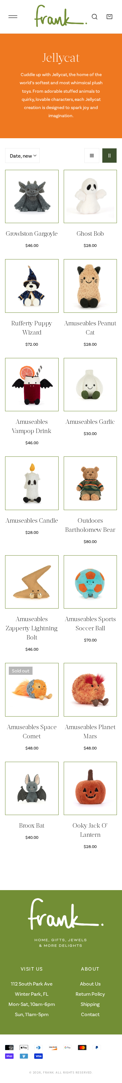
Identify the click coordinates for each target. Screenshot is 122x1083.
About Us (90, 983)
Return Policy (90, 994)
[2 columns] (109, 155)
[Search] (94, 16)
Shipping (90, 1004)
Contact (90, 1014)
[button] (109, 16)
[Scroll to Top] (110, 1047)
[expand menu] (12, 16)
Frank (48, 1072)
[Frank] (55, 17)
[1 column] (91, 155)
